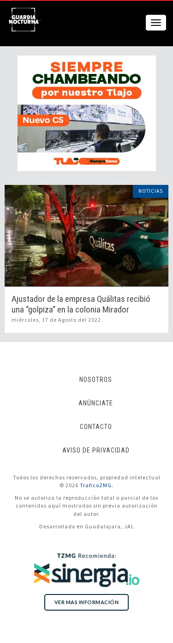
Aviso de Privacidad (96, 450)
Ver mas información (86, 602)
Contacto (96, 426)
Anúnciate (95, 403)
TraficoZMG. (96, 485)
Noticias (150, 191)
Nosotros (95, 379)
